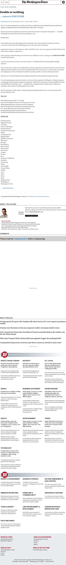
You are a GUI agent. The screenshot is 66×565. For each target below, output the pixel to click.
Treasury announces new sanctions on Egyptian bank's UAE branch (33, 483)
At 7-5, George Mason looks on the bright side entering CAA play (18, 226)
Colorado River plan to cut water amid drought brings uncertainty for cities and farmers (11, 483)
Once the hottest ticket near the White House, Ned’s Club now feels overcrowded (55, 374)
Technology (6, 448)
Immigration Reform (9, 493)
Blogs (7, 7)
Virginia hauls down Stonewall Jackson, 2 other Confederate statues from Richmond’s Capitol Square (54, 432)
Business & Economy (31, 389)
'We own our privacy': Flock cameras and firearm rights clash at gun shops (54, 486)
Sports (36, 544)
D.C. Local (49, 361)
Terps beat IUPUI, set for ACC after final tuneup (14, 227)
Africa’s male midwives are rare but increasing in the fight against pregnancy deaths (10, 431)
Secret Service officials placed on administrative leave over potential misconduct (10, 377)
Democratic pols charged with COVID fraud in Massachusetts (10, 371)
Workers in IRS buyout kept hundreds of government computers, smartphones (10, 365)
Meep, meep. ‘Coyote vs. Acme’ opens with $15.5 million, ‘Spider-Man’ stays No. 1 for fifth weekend (32, 394)
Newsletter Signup (6, 541)
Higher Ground (51, 389)
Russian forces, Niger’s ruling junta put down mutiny (10, 392)
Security (27, 361)
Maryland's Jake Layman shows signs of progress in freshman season (19, 229)
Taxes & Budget (7, 507)
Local (35, 542)
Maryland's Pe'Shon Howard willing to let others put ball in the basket (20, 224)
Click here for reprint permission (39, 196)
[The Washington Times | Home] (35, 2)
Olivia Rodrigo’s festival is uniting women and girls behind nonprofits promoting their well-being (33, 432)
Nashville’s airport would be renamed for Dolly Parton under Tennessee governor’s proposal (54, 440)
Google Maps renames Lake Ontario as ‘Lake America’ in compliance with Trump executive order (11, 406)
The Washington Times (41, 539)
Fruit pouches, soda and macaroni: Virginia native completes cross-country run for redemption (10, 423)
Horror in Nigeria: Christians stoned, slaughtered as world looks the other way (53, 408)
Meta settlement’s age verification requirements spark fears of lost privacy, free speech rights (11, 466)
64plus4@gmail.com (36, 212)
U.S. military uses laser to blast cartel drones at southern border (55, 497)
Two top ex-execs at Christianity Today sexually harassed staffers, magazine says (11, 525)
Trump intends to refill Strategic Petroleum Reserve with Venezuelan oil (32, 410)
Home (2, 7)
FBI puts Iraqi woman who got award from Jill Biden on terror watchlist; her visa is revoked (10, 497)
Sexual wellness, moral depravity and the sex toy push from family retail (54, 402)
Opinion (36, 541)
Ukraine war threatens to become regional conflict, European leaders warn (31, 365)
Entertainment (29, 418)
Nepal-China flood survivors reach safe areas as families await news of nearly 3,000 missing (54, 423)
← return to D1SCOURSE (12, 16)
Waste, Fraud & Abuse (10, 361)
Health (4, 418)
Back (7, 2)
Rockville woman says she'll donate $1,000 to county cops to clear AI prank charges (32, 513)
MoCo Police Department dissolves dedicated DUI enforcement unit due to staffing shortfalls (53, 366)
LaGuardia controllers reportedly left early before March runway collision (55, 513)
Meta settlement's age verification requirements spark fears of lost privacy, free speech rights (33, 499)
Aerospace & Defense (54, 493)
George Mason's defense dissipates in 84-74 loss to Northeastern (18, 222)
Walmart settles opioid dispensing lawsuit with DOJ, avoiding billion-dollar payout (10, 438)
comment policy (21, 239)
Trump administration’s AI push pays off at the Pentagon (32, 376)
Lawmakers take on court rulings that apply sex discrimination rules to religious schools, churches (53, 394)
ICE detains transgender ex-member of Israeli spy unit (31, 371)
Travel (48, 418)
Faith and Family (8, 521)
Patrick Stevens (5, 21)
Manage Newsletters (7, 539)
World (3, 389)
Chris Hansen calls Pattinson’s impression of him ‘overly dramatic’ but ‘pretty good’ (32, 440)
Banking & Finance (30, 479)
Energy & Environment (10, 479)
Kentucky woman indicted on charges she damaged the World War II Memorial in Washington (54, 380)
